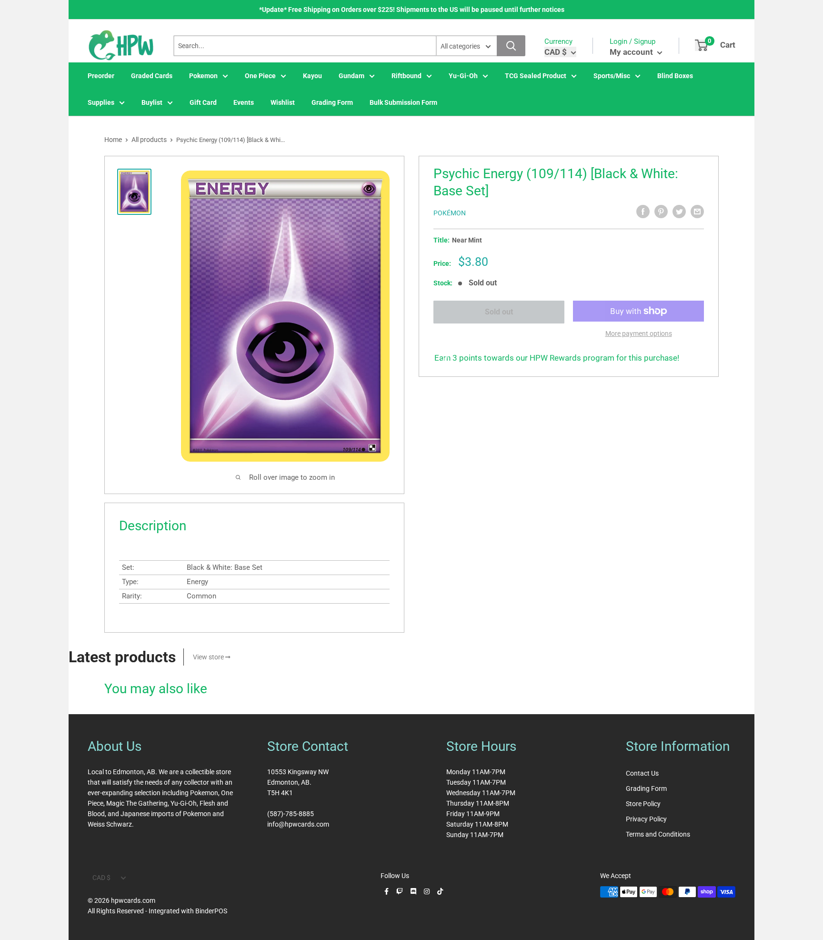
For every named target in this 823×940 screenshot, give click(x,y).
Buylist (151, 102)
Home (113, 139)
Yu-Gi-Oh (463, 76)
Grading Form (332, 102)
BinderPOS (211, 911)
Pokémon (449, 213)
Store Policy (643, 804)
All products (149, 139)
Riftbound (406, 76)
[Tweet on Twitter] (679, 211)
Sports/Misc (611, 76)
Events (243, 102)
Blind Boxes (675, 76)
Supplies (101, 102)
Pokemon (203, 76)
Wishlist (283, 102)
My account (632, 52)
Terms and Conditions (658, 834)
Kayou (312, 76)
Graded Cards (151, 76)
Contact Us (642, 773)
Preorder (101, 76)
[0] (701, 45)
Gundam (351, 76)
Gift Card (203, 102)
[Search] (511, 45)
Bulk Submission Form (403, 102)
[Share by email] (697, 211)
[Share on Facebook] (643, 211)
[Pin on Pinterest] (661, 211)
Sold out (499, 311)
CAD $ (101, 877)
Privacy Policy (646, 819)
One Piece (260, 76)
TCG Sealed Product (535, 76)
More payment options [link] (638, 333)
